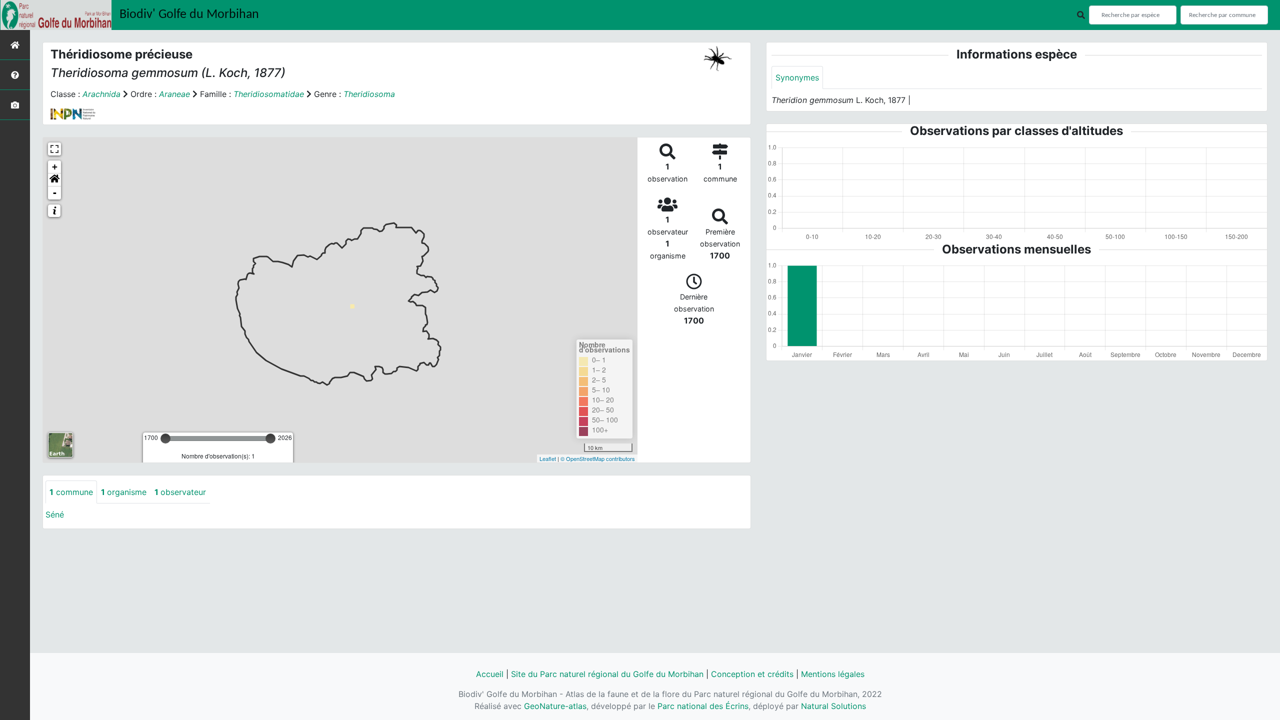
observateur (180, 492)
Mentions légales (832, 674)
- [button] (55, 193)
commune (71, 492)
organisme (123, 492)
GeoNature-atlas (555, 706)
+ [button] (55, 167)
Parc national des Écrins (703, 706)
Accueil (490, 674)
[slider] (165, 439)
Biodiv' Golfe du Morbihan (189, 15)
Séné (55, 515)
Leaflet (548, 458)
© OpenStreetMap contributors (597, 458)
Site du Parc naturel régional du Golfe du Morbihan (607, 674)
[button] (54, 180)
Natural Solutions (833, 706)
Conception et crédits (752, 674)
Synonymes (797, 77)
